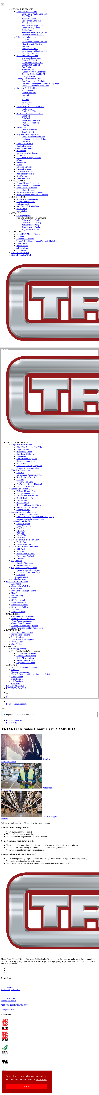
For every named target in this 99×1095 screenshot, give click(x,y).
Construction (21, 155)
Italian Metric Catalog (30, 225)
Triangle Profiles (28, 76)
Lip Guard (26, 97)
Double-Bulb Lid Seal (31, 65)
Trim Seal (26, 39)
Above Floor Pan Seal (31, 120)
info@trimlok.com (8, 1009)
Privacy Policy (22, 243)
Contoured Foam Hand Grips (34, 139)
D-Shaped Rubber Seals (31, 58)
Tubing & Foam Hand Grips (33, 137)
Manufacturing (22, 162)
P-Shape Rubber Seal (30, 60)
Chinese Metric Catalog (31, 220)
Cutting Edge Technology (27, 190)
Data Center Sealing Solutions (28, 157)
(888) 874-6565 (7, 1005)
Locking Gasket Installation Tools (35, 86)
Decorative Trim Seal (30, 53)
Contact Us (21, 250)
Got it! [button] (27, 1086)
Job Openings (22, 248)
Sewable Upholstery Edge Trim (34, 32)
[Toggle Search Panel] (2, 349)
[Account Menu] (5, 349)
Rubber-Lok (27, 30)
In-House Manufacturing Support (30, 192)
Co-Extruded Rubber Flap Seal (34, 51)
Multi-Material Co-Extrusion (28, 185)
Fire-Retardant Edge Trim (32, 25)
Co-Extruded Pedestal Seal (32, 62)
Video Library (22, 208)
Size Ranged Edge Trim (31, 21)
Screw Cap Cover (29, 93)
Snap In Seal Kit (28, 132)
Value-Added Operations (26, 188)
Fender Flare (27, 109)
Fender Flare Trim (29, 111)
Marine (19, 164)
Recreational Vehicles (25, 174)
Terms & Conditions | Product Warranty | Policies (36, 241)
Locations (20, 236)
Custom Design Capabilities (27, 183)
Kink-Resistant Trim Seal (32, 44)
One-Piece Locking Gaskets (33, 81)
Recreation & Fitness (25, 171)
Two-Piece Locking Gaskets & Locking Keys (40, 83)
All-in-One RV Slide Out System (29, 113)
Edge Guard (27, 23)
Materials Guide (23, 204)
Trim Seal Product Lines (26, 37)
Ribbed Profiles (28, 69)
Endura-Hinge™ (28, 90)
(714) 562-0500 (21, 1005)
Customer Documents (25, 239)
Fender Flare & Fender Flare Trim (30, 106)
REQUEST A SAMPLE (21, 255)
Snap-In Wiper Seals (30, 130)
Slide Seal (26, 116)
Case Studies (21, 211)
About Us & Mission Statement (29, 234)
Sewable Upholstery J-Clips (33, 35)
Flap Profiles (27, 67)
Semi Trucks (21, 176)
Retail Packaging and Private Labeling (32, 195)
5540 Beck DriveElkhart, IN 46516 (8, 999)
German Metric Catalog (31, 222)
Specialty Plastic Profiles (26, 88)
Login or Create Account (16, 704)
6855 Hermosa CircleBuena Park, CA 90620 (10, 988)
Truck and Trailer (23, 178)
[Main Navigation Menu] (7, 349)
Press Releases (22, 246)
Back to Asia (11, 723)
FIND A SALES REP (20, 253)
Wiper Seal (26, 104)
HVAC (19, 160)
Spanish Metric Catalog (31, 227)
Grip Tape (26, 141)
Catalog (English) (23, 215)
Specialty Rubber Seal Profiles (34, 74)
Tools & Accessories (24, 144)
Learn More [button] (41, 1080)
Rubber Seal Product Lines (27, 55)
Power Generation (23, 169)
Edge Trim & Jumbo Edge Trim (34, 14)
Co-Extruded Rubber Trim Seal (34, 42)
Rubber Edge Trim (29, 18)
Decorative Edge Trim (31, 28)
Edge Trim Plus (28, 16)
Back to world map (14, 720)
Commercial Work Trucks (27, 153)
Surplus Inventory (23, 146)
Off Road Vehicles (24, 167)
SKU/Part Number (24, 714)
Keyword (10, 714)
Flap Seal (25, 46)
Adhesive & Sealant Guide (27, 199)
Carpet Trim (26, 102)
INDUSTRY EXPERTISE (22, 148)
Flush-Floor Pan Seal (30, 123)
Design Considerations (25, 202)
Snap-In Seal (21, 127)
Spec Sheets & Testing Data (27, 206)
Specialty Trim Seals (30, 49)
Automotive (21, 151)
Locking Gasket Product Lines (28, 79)
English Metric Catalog (31, 229)
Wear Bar (25, 125)
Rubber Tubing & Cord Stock (34, 72)
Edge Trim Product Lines (26, 11)
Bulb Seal (26, 118)
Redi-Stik (25, 100)
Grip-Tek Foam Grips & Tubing (29, 134)
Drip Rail (25, 95)
